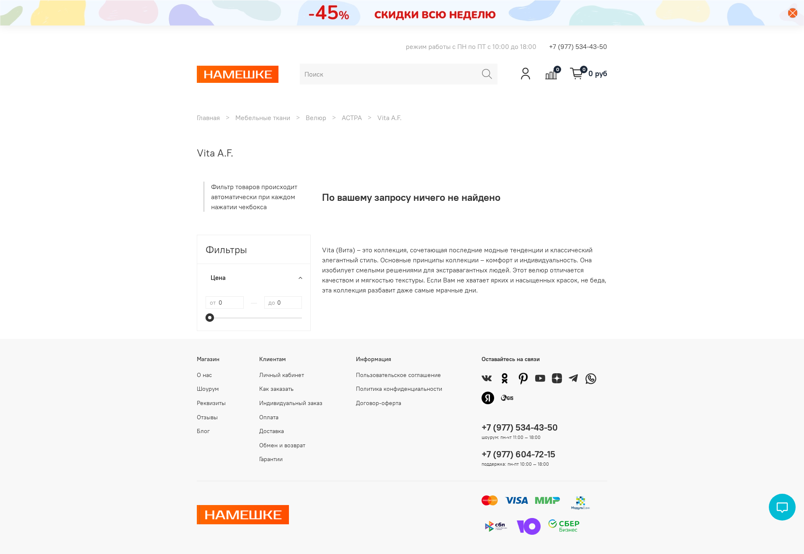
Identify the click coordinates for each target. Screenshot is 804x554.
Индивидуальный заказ (290, 403)
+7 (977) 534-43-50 (578, 46)
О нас (204, 375)
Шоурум (208, 388)
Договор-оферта (378, 403)
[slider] (210, 317)
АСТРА (352, 117)
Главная (208, 117)
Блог (203, 431)
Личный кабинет (281, 375)
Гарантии (271, 459)
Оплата (268, 417)
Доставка (271, 431)
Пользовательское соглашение (398, 375)
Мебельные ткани (262, 117)
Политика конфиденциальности (399, 388)
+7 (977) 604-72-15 (518, 454)
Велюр (316, 117)
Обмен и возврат (282, 445)
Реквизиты (211, 403)
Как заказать (276, 388)
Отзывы (207, 417)
